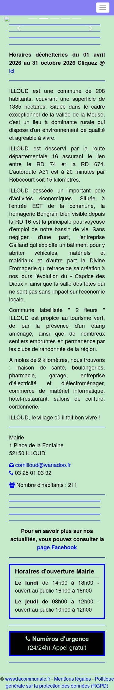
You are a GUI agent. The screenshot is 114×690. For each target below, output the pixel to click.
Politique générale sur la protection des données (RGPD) (60, 682)
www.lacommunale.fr (27, 678)
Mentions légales (72, 678)
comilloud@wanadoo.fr (43, 464)
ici (11, 70)
